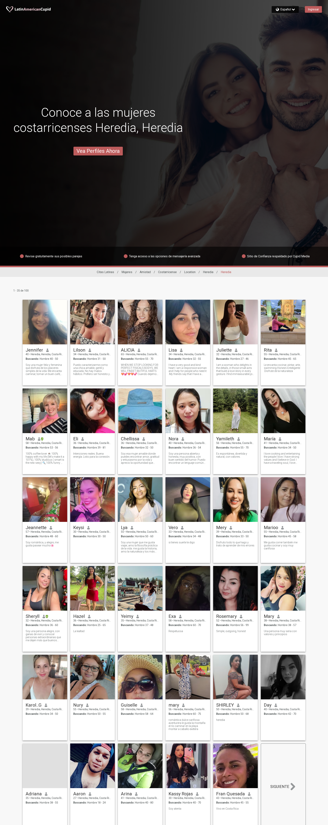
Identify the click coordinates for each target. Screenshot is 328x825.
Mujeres (126, 272)
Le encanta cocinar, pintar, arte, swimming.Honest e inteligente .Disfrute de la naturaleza (282, 367)
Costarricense (167, 272)
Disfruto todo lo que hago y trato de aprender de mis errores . (235, 545)
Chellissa (130, 438)
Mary (269, 616)
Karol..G (34, 705)
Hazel (79, 616)
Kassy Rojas (181, 793)
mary (174, 705)
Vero (173, 527)
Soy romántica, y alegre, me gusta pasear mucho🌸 (42, 544)
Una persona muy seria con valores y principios (280, 633)
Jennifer (34, 350)
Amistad (145, 272)
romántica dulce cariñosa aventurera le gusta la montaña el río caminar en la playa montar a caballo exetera (187, 724)
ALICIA (128, 350)
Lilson (79, 350)
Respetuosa (176, 631)
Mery (221, 527)
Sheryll (32, 616)
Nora (173, 438)
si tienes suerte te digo (182, 542)
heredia (220, 719)
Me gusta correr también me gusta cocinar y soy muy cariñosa (280, 545)
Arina (126, 793)
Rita (268, 350)
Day (267, 705)
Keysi (78, 527)
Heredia (208, 272)
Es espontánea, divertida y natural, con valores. (231, 455)
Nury (78, 705)
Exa (172, 616)
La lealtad (78, 631)
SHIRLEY (225, 705)
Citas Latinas (105, 272)
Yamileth (225, 438)
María (270, 438)
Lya (124, 527)
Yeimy (127, 616)
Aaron (79, 793)
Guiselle (129, 705)
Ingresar (313, 9)
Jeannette (36, 527)
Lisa (173, 350)
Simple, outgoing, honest (231, 631)
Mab (30, 438)
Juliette (224, 350)
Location (190, 272)
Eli (75, 438)
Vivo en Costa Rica (227, 808)
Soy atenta (175, 808)
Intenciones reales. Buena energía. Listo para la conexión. (91, 455)
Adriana (34, 793)
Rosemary (226, 616)
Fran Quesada (230, 793)
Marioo (271, 527)
